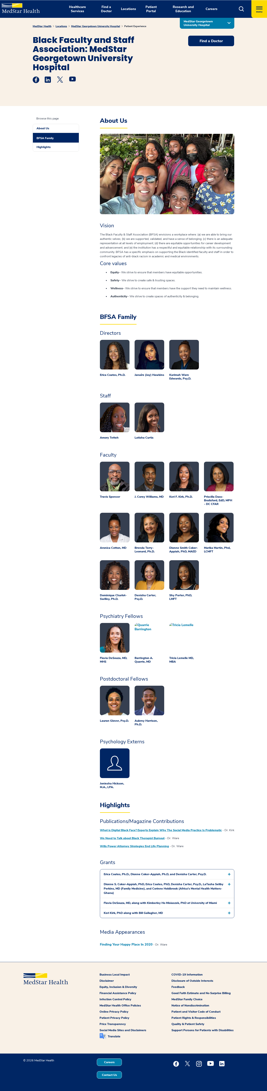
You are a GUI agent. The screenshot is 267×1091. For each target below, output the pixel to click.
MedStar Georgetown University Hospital (95, 26)
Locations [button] (128, 9)
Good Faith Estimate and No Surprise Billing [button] (201, 993)
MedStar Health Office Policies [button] (120, 1006)
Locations (61, 26)
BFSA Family (45, 138)
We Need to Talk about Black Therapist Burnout (132, 838)
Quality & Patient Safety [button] (187, 1024)
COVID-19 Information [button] (187, 975)
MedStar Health (42, 26)
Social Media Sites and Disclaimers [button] (123, 1030)
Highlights (44, 147)
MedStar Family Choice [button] (187, 999)
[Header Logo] (19, 6)
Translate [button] (114, 1036)
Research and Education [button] (183, 9)
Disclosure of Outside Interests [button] (192, 981)
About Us (43, 128)
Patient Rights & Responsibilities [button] (193, 1018)
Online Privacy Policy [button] (114, 1012)
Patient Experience (135, 26)
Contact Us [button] (109, 1075)
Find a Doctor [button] (106, 9)
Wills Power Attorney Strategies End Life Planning (134, 846)
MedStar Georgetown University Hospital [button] (198, 23)
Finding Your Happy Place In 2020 (126, 944)
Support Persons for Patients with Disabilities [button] (202, 1030)
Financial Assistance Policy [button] (118, 993)
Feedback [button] (178, 987)
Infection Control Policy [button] (115, 999)
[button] (241, 9)
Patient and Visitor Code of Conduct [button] (196, 1012)
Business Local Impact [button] (115, 975)
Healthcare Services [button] (77, 9)
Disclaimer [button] (107, 981)
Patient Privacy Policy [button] (114, 1018)
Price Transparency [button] (113, 1024)
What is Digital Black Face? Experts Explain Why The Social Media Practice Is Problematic (161, 830)
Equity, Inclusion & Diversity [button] (118, 987)
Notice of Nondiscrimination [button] (190, 1006)
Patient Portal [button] (151, 9)
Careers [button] (211, 9)
